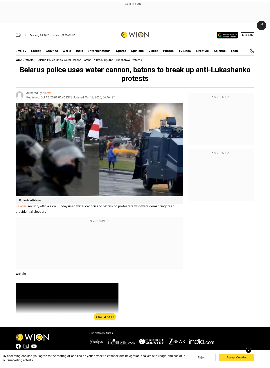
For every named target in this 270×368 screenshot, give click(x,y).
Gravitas (52, 51)
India (79, 51)
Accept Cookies (236, 357)
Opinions (137, 51)
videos (153, 51)
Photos (168, 51)
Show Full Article (105, 316)
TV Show (185, 51)
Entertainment (98, 51)
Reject (202, 357)
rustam (47, 93)
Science (220, 51)
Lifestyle (202, 51)
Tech (234, 51)
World (67, 51)
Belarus (21, 206)
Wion (19, 60)
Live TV (21, 51)
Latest (36, 51)
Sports (121, 51)
